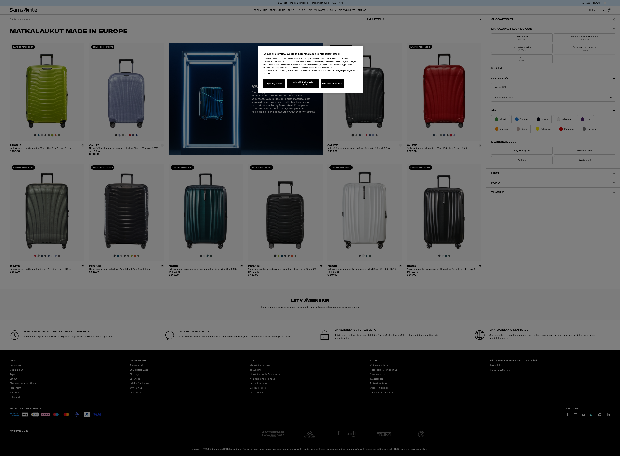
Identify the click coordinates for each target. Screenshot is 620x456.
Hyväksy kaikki (274, 83)
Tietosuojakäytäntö (340, 70)
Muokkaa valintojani (332, 83)
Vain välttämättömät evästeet (303, 83)
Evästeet (267, 73)
